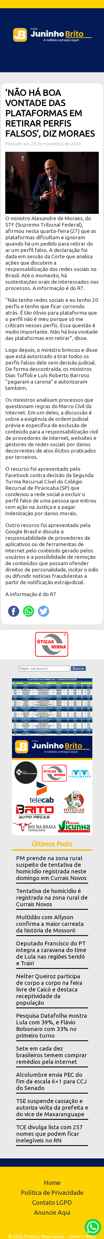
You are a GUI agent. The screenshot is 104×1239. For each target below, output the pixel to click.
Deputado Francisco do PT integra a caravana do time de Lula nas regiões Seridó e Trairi (51, 953)
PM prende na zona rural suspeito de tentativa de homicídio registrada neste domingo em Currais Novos (51, 868)
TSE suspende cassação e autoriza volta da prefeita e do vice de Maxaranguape (52, 1107)
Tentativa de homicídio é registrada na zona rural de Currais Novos (52, 897)
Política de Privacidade (52, 1192)
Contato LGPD (52, 1202)
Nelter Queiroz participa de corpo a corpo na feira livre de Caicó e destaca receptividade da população (49, 989)
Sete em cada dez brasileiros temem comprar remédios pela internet (51, 1055)
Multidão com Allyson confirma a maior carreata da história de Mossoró (50, 924)
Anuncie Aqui (52, 1212)
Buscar (78, 668)
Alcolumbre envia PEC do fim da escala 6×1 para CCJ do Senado (51, 1081)
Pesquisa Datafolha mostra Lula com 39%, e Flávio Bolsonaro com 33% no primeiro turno (51, 1025)
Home (52, 1182)
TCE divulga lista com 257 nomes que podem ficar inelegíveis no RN (49, 1134)
